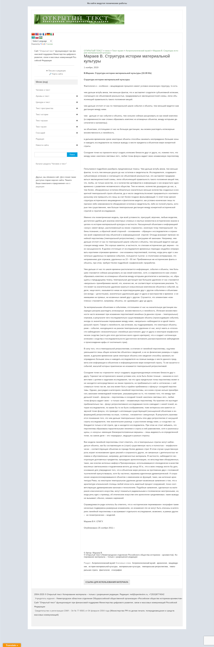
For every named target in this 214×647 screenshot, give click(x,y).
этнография (116, 570)
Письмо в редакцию (57, 71)
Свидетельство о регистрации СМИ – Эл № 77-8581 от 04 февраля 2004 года (72, 610)
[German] (48, 34)
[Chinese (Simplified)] (33, 34)
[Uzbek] (41, 37)
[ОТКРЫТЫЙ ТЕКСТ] (79, 24)
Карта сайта (57, 74)
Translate (49, 44)
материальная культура (129, 566)
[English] (37, 34)
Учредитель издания (45, 598)
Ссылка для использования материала (106, 582)
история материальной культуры (103, 566)
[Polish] (37, 37)
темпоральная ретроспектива (155, 566)
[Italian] (52, 34)
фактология (104, 570)
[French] (44, 34)
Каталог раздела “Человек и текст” (51, 164)
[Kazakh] (33, 37)
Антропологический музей (103, 563)
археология (162, 563)
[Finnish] (41, 34)
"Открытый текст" (47, 51)
